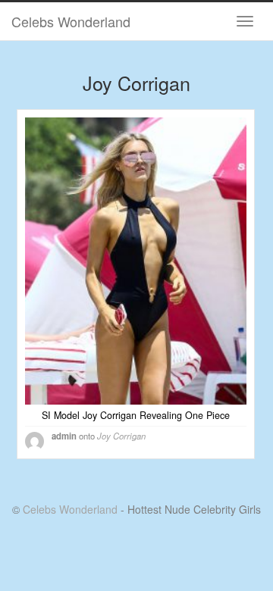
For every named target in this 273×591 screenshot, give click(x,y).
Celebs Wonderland (70, 21)
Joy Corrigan (121, 436)
